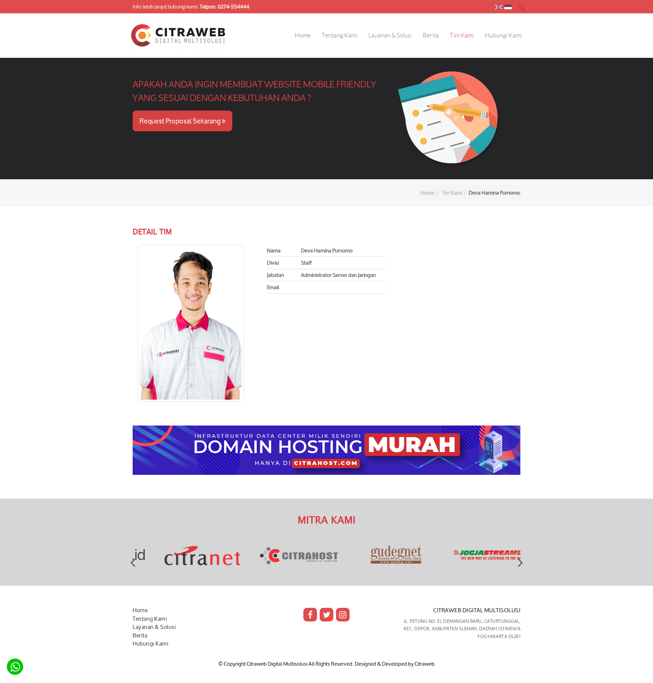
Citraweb (425, 664)
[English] (498, 8)
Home (427, 192)
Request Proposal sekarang (180, 121)
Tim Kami (452, 192)
